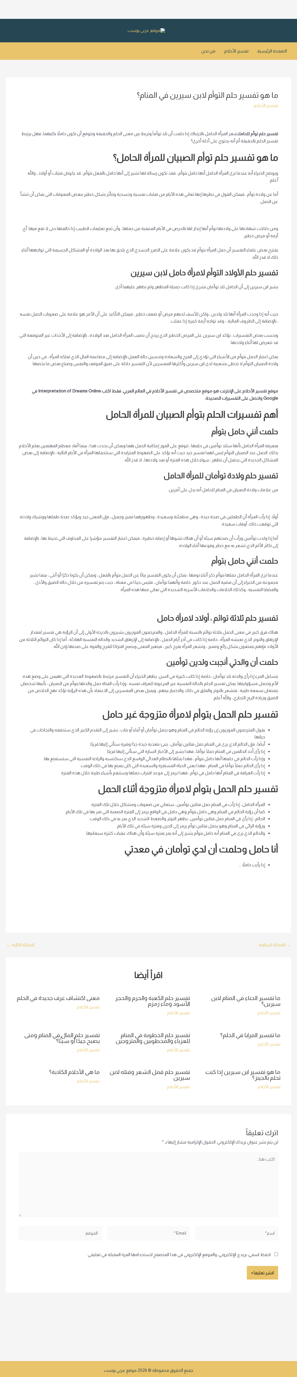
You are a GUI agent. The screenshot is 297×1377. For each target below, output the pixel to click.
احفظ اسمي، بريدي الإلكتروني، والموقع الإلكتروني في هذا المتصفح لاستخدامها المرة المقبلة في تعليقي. (179, 1254)
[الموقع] (60, 1234)
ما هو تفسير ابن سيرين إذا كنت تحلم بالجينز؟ (242, 1075)
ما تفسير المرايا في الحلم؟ (250, 1035)
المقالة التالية (20, 945)
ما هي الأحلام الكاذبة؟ (74, 1072)
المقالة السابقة (275, 945)
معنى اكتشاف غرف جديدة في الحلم (58, 998)
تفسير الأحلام (236, 50)
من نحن (208, 50)
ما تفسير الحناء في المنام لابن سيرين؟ (245, 1001)
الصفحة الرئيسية (272, 50)
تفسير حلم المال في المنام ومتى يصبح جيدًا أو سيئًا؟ (62, 1038)
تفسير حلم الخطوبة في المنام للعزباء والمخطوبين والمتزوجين (153, 1038)
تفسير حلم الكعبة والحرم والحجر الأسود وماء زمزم (152, 1001)
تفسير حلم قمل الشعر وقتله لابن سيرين (150, 1075)
